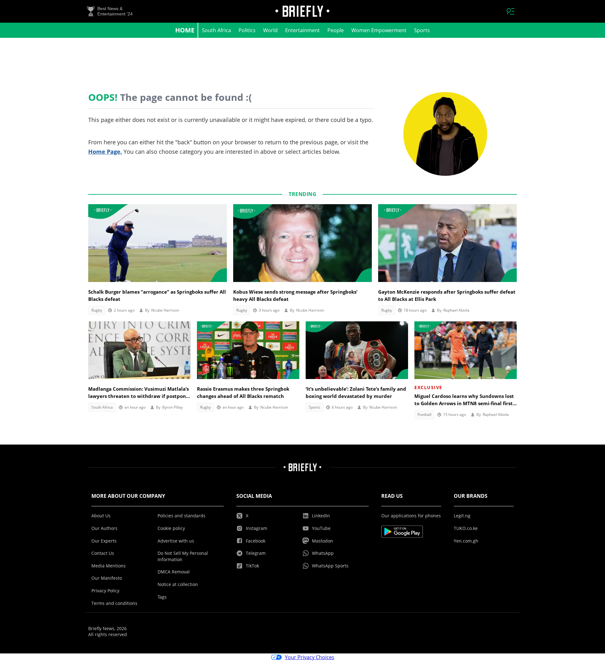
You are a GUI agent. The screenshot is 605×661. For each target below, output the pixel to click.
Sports (422, 30)
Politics (247, 30)
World (270, 30)
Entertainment (302, 30)
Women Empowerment (378, 30)
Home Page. (105, 151)
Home (184, 30)
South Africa (216, 30)
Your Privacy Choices (309, 657)
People (335, 30)
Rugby (96, 310)
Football (424, 414)
